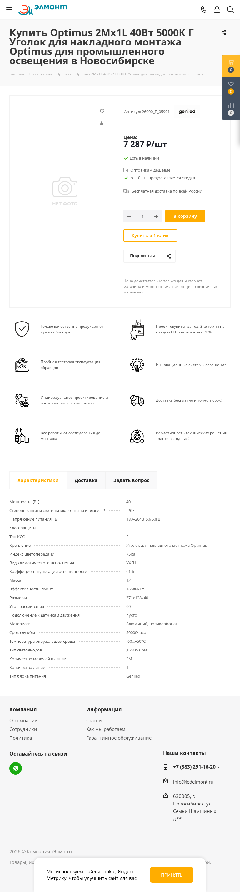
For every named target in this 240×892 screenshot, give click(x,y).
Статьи (94, 720)
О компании (23, 720)
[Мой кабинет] (217, 10)
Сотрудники (23, 729)
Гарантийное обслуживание (119, 738)
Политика (20, 738)
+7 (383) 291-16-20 (194, 766)
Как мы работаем (105, 729)
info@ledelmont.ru (193, 782)
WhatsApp (15, 768)
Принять (172, 875)
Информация (104, 709)
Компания (23, 709)
